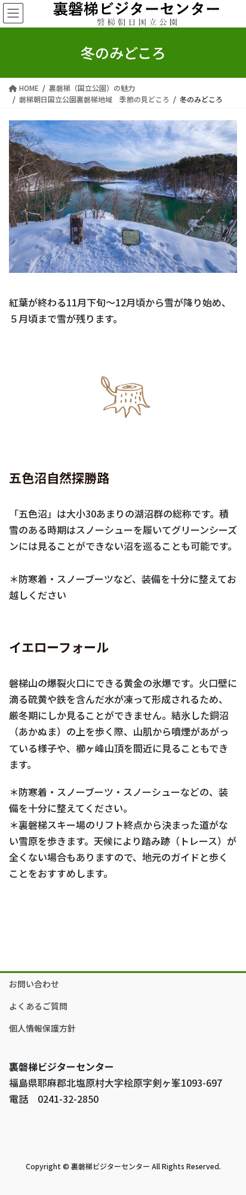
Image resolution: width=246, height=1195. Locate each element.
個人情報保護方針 (42, 1028)
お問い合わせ (34, 984)
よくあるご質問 (38, 1006)
